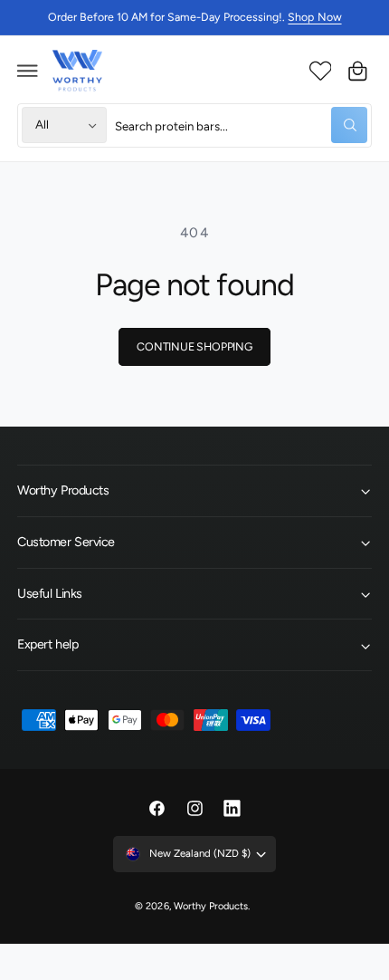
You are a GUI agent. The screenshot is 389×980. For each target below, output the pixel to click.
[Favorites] (320, 71)
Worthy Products (211, 906)
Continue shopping (194, 346)
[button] (28, 71)
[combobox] (241, 125)
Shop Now (314, 17)
